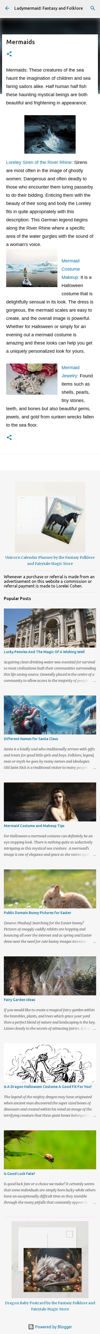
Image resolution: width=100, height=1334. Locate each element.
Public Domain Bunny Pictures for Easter (37, 913)
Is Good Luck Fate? (19, 1174)
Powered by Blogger (53, 1327)
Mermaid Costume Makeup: (71, 269)
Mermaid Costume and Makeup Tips (34, 826)
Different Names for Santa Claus (31, 739)
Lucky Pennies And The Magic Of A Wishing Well (44, 652)
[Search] (93, 8)
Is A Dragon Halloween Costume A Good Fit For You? (48, 1087)
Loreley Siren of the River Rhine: (40, 162)
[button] (9, 54)
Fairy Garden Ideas (19, 1000)
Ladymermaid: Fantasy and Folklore (48, 8)
